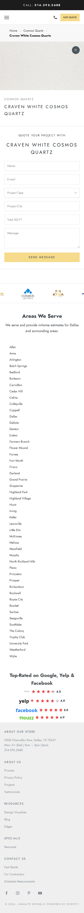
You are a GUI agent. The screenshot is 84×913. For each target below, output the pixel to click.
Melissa (14, 542)
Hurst (12, 504)
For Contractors (14, 874)
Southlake (15, 624)
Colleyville (15, 404)
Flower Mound (18, 448)
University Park (18, 643)
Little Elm (15, 530)
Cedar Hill (16, 391)
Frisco (13, 467)
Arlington (15, 359)
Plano (13, 568)
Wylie (13, 656)
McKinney (15, 536)
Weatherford (17, 649)
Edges (8, 826)
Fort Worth (16, 460)
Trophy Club (17, 637)
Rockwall (15, 593)
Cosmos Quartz (33, 30)
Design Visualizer (15, 812)
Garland (14, 473)
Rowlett (14, 605)
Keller (13, 517)
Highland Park (18, 492)
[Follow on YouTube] (40, 893)
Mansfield (15, 549)
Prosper (14, 580)
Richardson (16, 587)
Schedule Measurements (19, 881)
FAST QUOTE (70, 17)
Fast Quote (11, 867)
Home (13, 30)
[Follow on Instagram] (18, 893)
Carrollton (15, 385)
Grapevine (16, 486)
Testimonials (12, 792)
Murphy (14, 555)
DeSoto (14, 423)
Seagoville (16, 618)
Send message (42, 257)
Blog (7, 819)
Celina (13, 397)
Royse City (16, 599)
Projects (9, 785)
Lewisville (15, 524)
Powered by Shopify (63, 904)
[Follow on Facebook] (6, 893)
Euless (13, 435)
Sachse (14, 612)
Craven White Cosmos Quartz (30, 35)
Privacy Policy (13, 777)
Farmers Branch (19, 441)
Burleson (14, 378)
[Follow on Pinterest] (29, 893)
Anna (12, 353)
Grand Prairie (18, 479)
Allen (12, 347)
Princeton (15, 574)
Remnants (10, 847)
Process (9, 770)
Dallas (13, 416)
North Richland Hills (22, 561)
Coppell (14, 410)
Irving (13, 511)
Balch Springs (18, 366)
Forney (13, 454)
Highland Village (20, 498)
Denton (14, 429)
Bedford (14, 372)
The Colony (16, 631)
